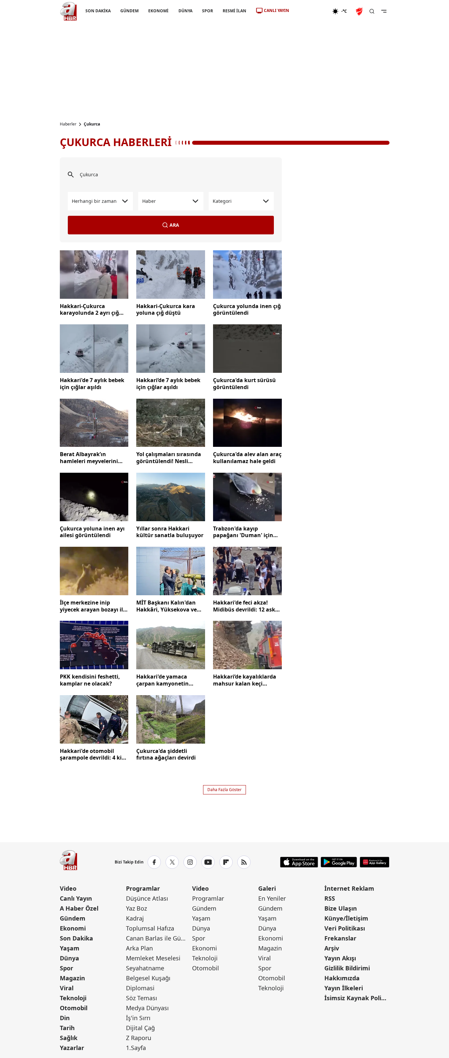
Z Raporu (138, 1038)
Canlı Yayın (76, 898)
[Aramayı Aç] (372, 11)
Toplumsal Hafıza (150, 928)
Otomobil (73, 1008)
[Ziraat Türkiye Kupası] (360, 11)
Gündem (72, 918)
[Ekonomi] (310, 11)
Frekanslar (340, 938)
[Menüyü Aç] (384, 11)
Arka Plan (139, 948)
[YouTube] (208, 862)
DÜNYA (185, 11)
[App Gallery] (374, 862)
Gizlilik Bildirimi (347, 968)
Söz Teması (141, 998)
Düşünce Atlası (147, 898)
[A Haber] (68, 11)
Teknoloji (73, 998)
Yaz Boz (136, 908)
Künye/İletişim (346, 918)
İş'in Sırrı (138, 1018)
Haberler (68, 124)
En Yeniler (272, 898)
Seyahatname (145, 968)
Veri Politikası (344, 928)
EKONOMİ (158, 11)
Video (68, 888)
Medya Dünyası (147, 1008)
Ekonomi (73, 928)
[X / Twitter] (172, 862)
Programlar (143, 888)
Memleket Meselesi (153, 958)
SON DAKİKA (98, 11)
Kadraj (135, 918)
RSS (329, 898)
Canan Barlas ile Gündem (158, 938)
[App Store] (299, 862)
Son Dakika (76, 938)
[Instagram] (190, 862)
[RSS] (244, 862)
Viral (66, 988)
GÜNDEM (129, 11)
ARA (174, 225)
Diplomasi (140, 988)
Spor (66, 968)
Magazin (72, 978)
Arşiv (331, 948)
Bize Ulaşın (340, 908)
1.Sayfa (136, 1048)
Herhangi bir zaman (94, 201)
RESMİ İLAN (234, 11)
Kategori (222, 201)
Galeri (267, 888)
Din (65, 1018)
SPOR (207, 11)
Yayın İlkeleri (343, 988)
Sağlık (68, 1038)
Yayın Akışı (340, 958)
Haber (149, 201)
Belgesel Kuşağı (148, 978)
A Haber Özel (79, 908)
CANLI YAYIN (276, 10)
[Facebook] (154, 862)
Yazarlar (72, 1048)
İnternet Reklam (349, 888)
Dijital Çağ (140, 1028)
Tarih (67, 1028)
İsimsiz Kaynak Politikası (356, 998)
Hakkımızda (342, 978)
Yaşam (69, 948)
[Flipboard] (226, 862)
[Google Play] (339, 862)
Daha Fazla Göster (224, 789)
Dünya (69, 958)
